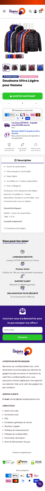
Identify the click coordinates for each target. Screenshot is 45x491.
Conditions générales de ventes (18, 422)
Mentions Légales (12, 426)
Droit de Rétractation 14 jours (17, 442)
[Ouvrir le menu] (4, 11)
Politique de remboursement (16, 430)
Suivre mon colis (11, 411)
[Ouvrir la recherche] (30, 11)
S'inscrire (22, 337)
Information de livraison (14, 438)
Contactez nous (11, 415)
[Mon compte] (35, 11)
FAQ (6, 418)
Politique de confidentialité (16, 434)
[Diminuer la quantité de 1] (9, 103)
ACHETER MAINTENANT (24, 96)
